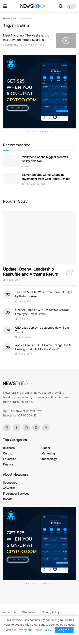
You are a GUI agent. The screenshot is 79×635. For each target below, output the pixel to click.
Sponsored (10, 482)
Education (9, 459)
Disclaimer (28, 612)
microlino (25, 18)
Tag (15, 18)
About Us (9, 612)
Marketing (48, 453)
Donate (8, 499)
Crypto (7, 453)
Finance (8, 464)
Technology (49, 459)
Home (6, 18)
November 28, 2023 (34, 184)
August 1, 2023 (30, 45)
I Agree (64, 630)
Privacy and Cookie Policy (34, 630)
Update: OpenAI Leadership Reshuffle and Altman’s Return (30, 272)
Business (9, 447)
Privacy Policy (50, 612)
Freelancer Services (16, 493)
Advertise (9, 488)
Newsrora (12, 45)
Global (46, 447)
